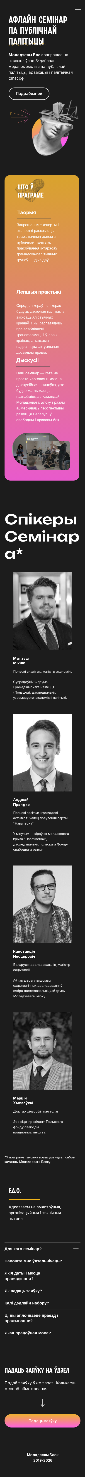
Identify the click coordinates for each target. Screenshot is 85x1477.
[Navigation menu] (78, 9)
